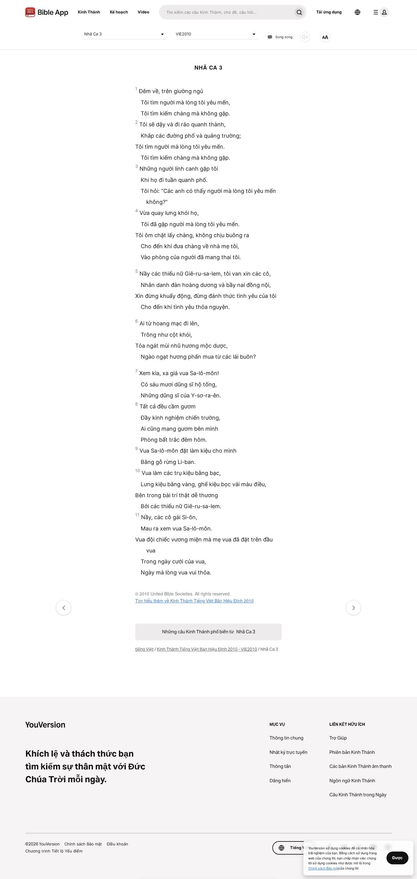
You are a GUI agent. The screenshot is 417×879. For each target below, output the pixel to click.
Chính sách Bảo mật (83, 843)
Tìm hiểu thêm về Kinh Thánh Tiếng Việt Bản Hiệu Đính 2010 (194, 601)
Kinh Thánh (89, 11)
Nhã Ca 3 (93, 33)
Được (397, 857)
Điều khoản (117, 843)
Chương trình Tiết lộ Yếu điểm (53, 850)
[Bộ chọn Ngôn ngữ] (357, 12)
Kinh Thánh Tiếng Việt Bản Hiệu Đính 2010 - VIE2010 (207, 649)
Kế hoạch (119, 11)
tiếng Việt (144, 649)
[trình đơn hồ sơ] (380, 12)
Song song (283, 37)
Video (143, 11)
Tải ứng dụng (329, 11)
